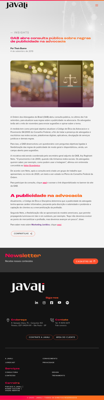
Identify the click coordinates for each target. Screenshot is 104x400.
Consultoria (11, 372)
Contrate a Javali (39, 337)
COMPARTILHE (21, 233)
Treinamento (58, 375)
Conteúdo (10, 375)
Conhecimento (50, 358)
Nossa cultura (12, 388)
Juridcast (10, 362)
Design (55, 372)
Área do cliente (65, 337)
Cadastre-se (84, 261)
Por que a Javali (13, 386)
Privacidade (48, 362)
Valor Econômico (32, 165)
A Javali (9, 358)
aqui (59, 224)
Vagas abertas (12, 390)
